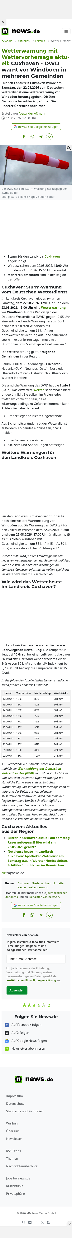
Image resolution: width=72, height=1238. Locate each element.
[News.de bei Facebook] (36, 1222)
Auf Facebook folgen (26, 1025)
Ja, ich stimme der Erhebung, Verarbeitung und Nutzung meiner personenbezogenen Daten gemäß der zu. (34, 974)
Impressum (14, 1096)
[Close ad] (3, 22)
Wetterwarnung (38, 887)
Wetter (22, 887)
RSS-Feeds (13, 1151)
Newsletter (14, 1139)
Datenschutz (15, 1103)
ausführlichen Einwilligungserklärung (31, 980)
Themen (12, 1158)
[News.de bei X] (42, 1222)
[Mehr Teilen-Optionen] (49, 136)
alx (4, 873)
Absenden (17, 990)
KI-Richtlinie (14, 1186)
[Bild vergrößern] (69, 148)
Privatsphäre (15, 1193)
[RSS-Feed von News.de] (48, 1222)
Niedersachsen (41, 883)
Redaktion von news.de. (44, 897)
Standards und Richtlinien (25, 1111)
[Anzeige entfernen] (69, 1224)
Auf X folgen (20, 1033)
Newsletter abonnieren (28, 1048)
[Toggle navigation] (66, 31)
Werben (12, 1123)
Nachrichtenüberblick (22, 1166)
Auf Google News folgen (29, 1041)
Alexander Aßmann (32, 113)
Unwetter (59, 883)
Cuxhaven (24, 883)
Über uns (13, 1131)
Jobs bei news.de (18, 1178)
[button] (36, 126)
